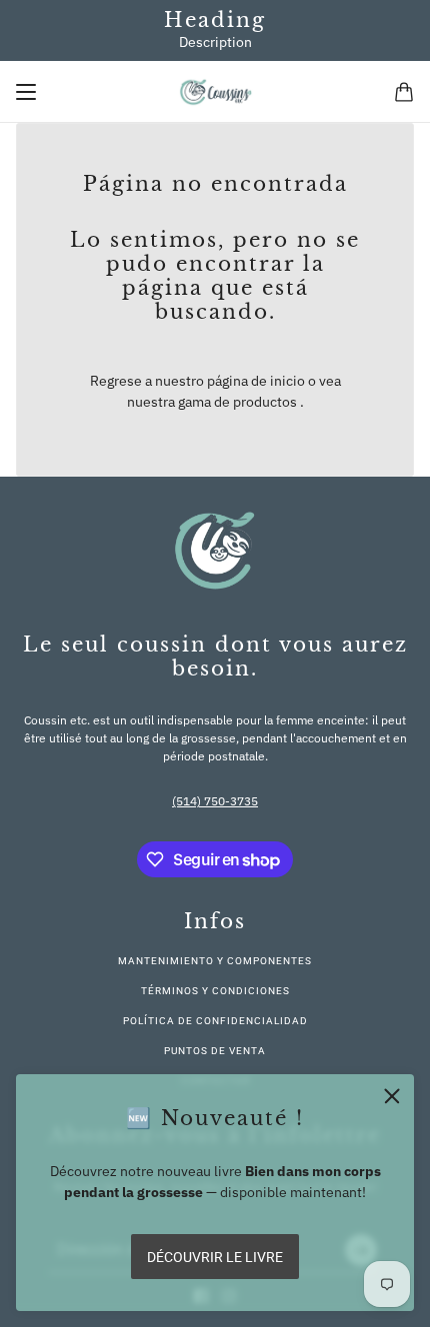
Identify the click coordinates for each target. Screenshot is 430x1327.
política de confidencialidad (215, 1020)
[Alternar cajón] (26, 92)
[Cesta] (404, 92)
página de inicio (256, 381)
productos (265, 402)
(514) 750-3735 (215, 800)
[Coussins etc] (215, 92)
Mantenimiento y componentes (215, 960)
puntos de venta (215, 1050)
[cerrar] (392, 1096)
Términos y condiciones (215, 990)
